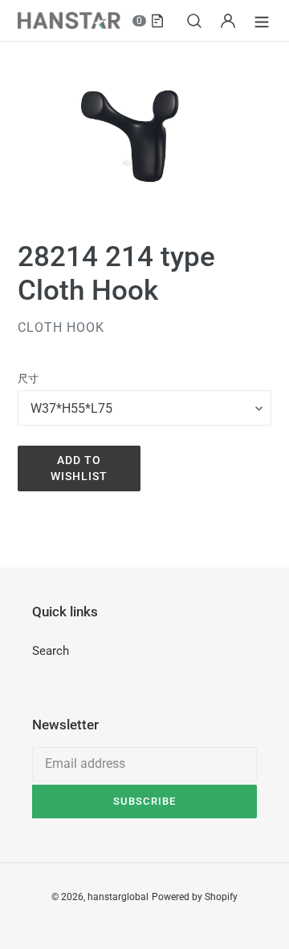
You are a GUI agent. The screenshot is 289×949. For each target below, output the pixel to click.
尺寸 (28, 379)
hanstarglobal (118, 897)
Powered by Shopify (195, 897)
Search (50, 651)
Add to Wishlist (79, 468)
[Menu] (262, 20)
